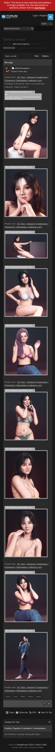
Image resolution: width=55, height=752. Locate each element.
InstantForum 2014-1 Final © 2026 (31, 745)
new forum (39, 8)
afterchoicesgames (21, 44)
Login (35, 16)
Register (43, 16)
